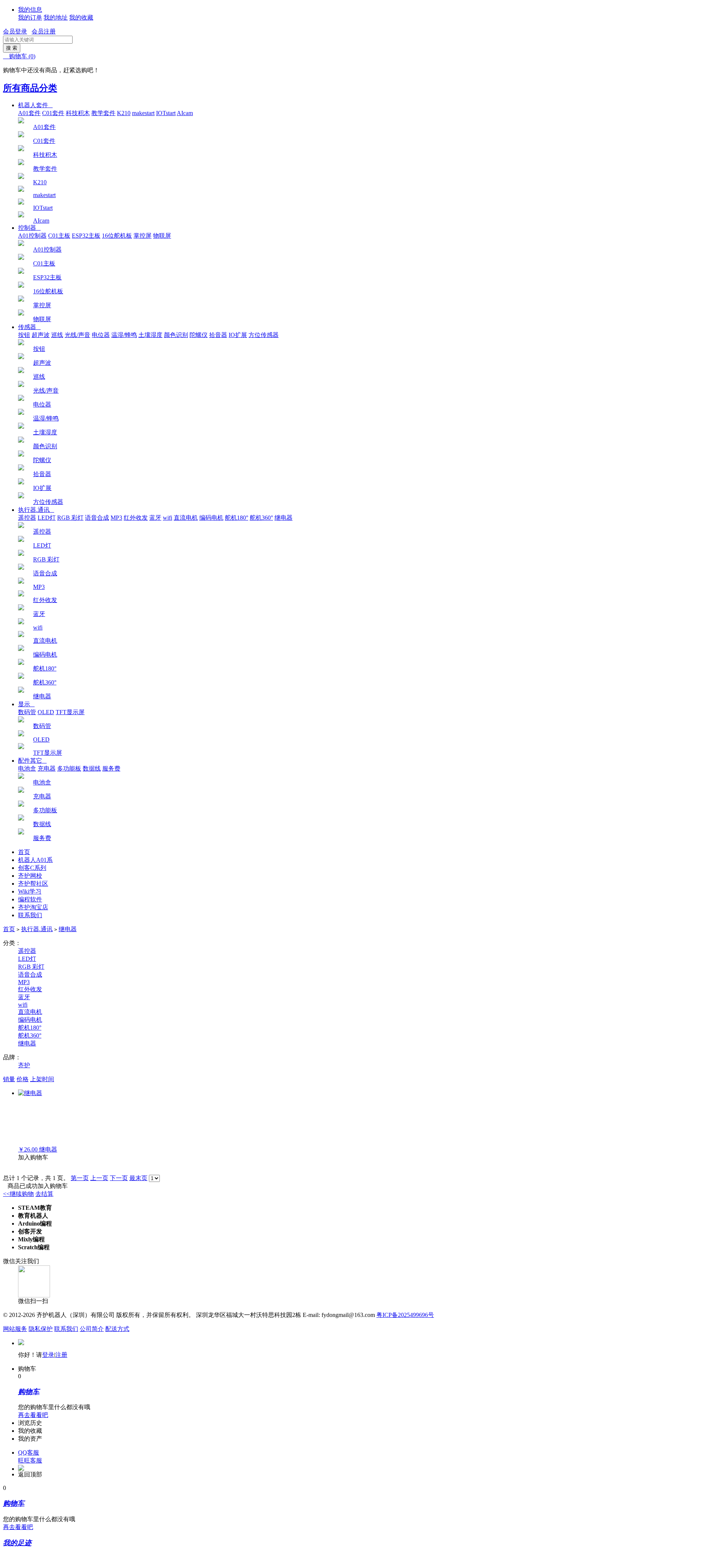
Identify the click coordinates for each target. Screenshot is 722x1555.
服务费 (111, 768)
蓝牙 (155, 517)
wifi (167, 517)
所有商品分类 (30, 88)
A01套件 (29, 113)
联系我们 (30, 915)
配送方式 (117, 1329)
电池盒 (27, 768)
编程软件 (30, 899)
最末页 (138, 1178)
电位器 (101, 335)
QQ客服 (28, 1452)
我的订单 (30, 17)
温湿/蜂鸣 (124, 335)
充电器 (47, 768)
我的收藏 (81, 17)
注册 (61, 1355)
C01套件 (53, 113)
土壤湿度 (150, 335)
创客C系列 (32, 868)
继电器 (284, 517)
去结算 (44, 1194)
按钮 (24, 335)
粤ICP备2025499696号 (405, 1315)
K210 (123, 113)
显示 (26, 704)
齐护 (24, 1065)
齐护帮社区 (33, 883)
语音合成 (97, 517)
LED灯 (47, 517)
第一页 (80, 1178)
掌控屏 (142, 235)
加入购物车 (33, 1157)
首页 (24, 852)
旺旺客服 (30, 1460)
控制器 (29, 228)
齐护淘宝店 (33, 907)
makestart (143, 113)
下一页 (119, 1178)
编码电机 (211, 517)
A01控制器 (32, 235)
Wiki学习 (29, 891)
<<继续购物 (18, 1194)
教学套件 (103, 113)
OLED (46, 712)
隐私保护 (41, 1329)
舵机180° (236, 517)
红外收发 (136, 517)
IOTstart (166, 113)
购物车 (19, 56)
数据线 (92, 768)
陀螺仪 (199, 335)
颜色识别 (176, 335)
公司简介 (92, 1329)
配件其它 (32, 760)
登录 (48, 1355)
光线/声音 (77, 335)
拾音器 (218, 335)
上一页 (99, 1178)
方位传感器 (264, 335)
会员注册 (44, 31)
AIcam (185, 113)
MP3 (116, 517)
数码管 (27, 712)
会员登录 (15, 31)
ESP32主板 (86, 235)
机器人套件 (35, 105)
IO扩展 (238, 335)
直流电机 (186, 517)
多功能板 (69, 768)
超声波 (41, 335)
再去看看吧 (33, 1415)
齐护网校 (30, 875)
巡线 (57, 335)
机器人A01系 (35, 860)
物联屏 (162, 235)
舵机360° (261, 517)
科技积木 (78, 113)
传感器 (29, 327)
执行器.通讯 (36, 510)
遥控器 (27, 517)
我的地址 (56, 17)
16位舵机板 (117, 235)
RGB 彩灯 (70, 517)
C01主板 (59, 235)
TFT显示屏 (70, 712)
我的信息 (30, 9)
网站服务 (15, 1329)
